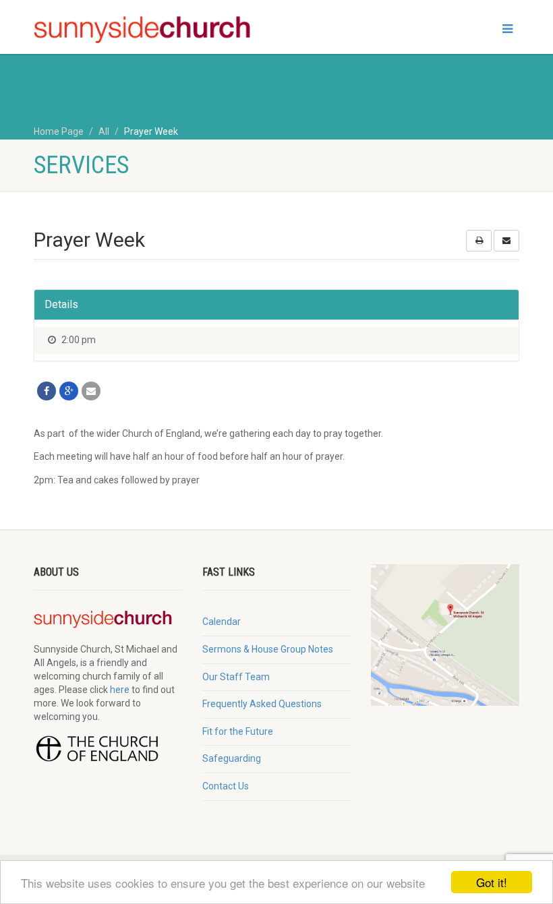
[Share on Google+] (68, 391)
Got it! (491, 882)
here (119, 689)
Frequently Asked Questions (262, 703)
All (103, 131)
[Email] (91, 391)
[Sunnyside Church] (150, 30)
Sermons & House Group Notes (267, 649)
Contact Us (225, 786)
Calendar (221, 621)
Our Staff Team (236, 676)
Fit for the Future (237, 731)
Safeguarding (231, 758)
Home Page (59, 131)
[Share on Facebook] (46, 391)
